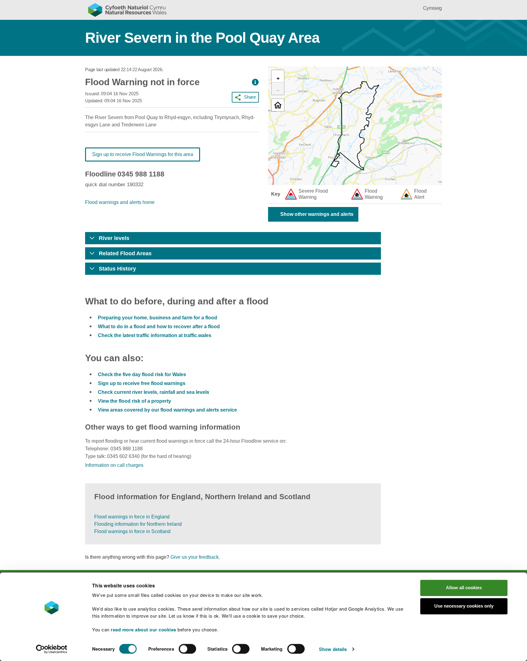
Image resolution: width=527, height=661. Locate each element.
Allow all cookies (464, 587)
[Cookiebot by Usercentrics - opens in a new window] (51, 649)
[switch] (187, 649)
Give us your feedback (194, 557)
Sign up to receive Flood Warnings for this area (142, 154)
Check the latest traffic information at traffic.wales (154, 335)
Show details (333, 649)
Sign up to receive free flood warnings (141, 383)
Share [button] (250, 97)
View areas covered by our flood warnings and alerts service (167, 409)
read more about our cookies (143, 629)
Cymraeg (432, 8)
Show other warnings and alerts (316, 214)
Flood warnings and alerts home (120, 202)
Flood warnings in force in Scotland (132, 531)
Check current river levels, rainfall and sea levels (153, 392)
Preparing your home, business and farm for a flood (157, 317)
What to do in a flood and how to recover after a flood (159, 326)
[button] (255, 82)
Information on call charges (114, 465)
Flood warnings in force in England (132, 516)
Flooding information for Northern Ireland (138, 524)
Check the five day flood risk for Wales (142, 374)
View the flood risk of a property (134, 401)
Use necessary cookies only (463, 605)
